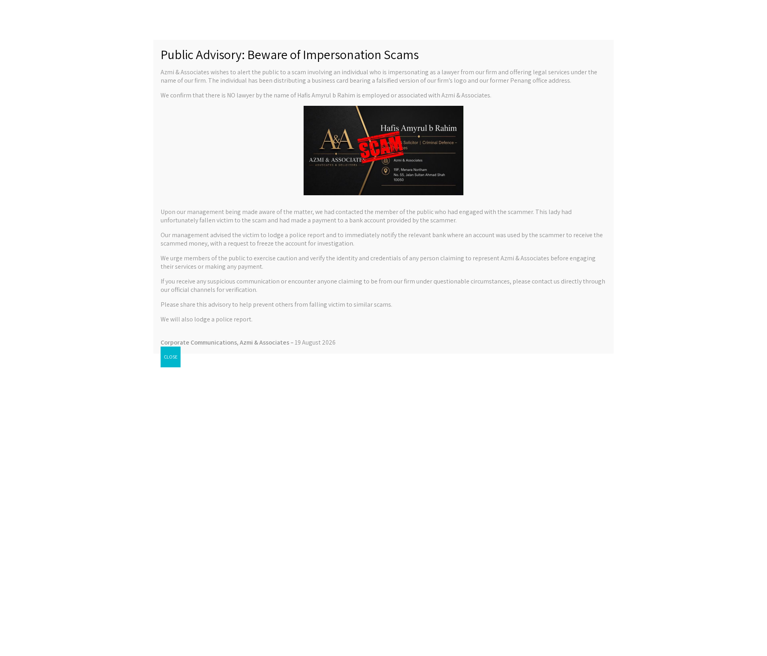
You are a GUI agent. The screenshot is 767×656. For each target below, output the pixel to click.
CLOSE (170, 357)
